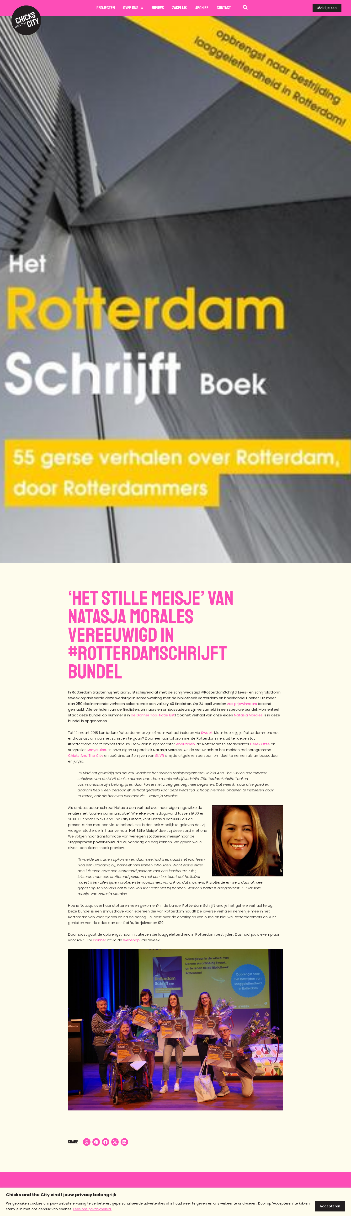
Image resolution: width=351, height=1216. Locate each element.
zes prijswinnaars (242, 703)
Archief (201, 8)
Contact (224, 8)
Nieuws (158, 8)
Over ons (130, 8)
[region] (175, 1202)
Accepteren (330, 1206)
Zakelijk (179, 8)
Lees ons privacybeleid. (92, 1209)
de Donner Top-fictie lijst (153, 715)
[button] (86, 1142)
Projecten (105, 8)
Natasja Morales (248, 715)
